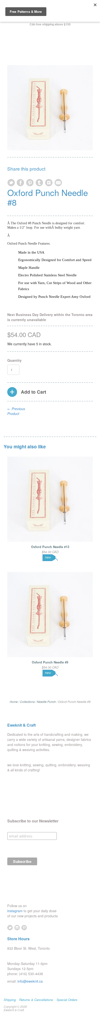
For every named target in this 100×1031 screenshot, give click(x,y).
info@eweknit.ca (30, 981)
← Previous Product (16, 411)
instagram (15, 910)
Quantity (14, 360)
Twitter (10, 927)
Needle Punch (46, 702)
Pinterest (24, 927)
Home (14, 702)
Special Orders (67, 999)
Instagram (17, 927)
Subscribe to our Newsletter (32, 821)
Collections (27, 702)
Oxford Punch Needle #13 (50, 546)
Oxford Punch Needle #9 (50, 662)
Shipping (10, 999)
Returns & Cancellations (36, 999)
